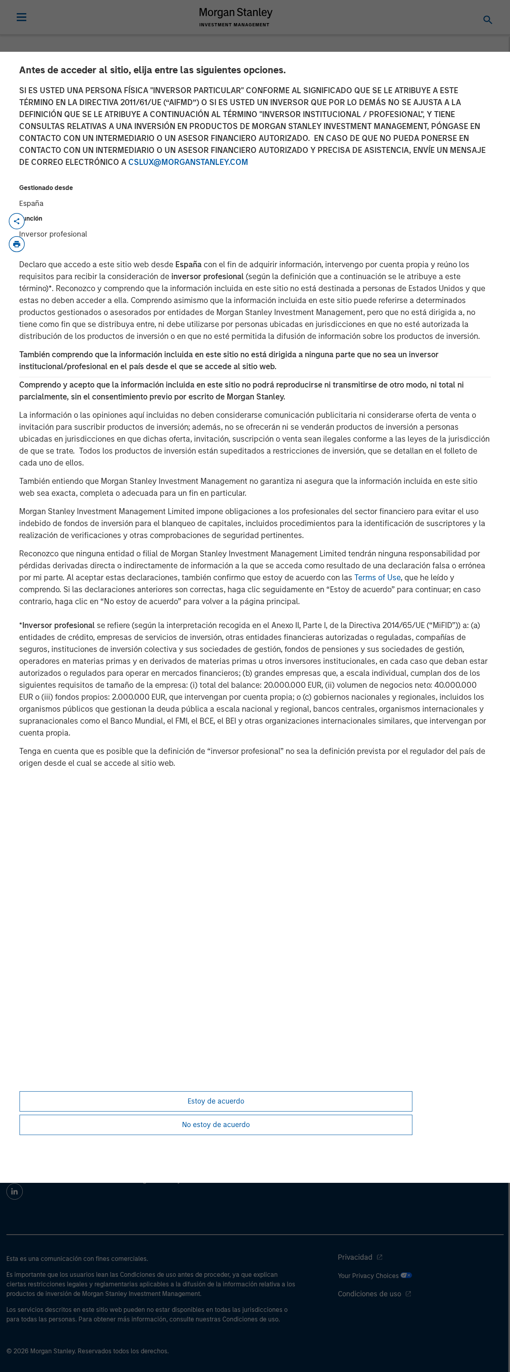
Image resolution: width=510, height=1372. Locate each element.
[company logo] (236, 17)
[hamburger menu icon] (21, 17)
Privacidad (355, 1257)
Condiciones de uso (369, 1294)
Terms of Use (377, 577)
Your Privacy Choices (369, 1276)
